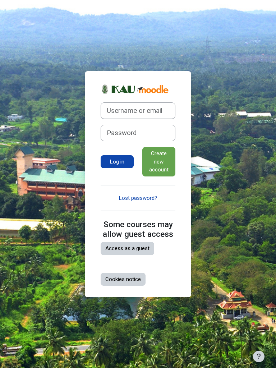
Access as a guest (127, 248)
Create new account (159, 161)
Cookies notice (123, 279)
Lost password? (138, 198)
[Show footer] (258, 356)
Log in (117, 161)
